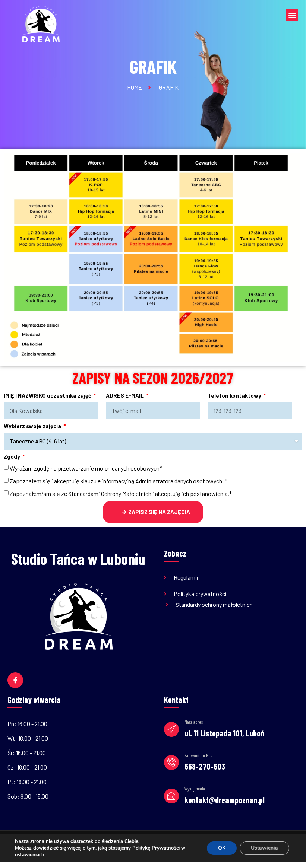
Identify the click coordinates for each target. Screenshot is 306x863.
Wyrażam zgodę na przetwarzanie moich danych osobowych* (86, 468)
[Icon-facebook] (15, 680)
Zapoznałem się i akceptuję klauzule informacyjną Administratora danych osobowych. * (118, 480)
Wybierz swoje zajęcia (33, 426)
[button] (292, 15)
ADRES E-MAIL (125, 396)
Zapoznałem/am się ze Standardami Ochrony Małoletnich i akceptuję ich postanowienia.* (121, 493)
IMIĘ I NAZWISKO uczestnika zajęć (48, 396)
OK (221, 847)
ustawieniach (29, 854)
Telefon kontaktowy (235, 396)
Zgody (12, 457)
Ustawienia (264, 847)
